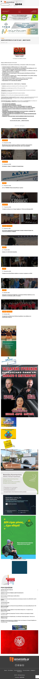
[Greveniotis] (9, 2)
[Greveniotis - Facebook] (16, 4)
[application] (19, 460)
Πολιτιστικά (5, 140)
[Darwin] (21, 677)
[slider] (18, 469)
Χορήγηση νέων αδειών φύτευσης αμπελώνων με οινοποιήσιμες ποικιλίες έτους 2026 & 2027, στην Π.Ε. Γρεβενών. (18, 599)
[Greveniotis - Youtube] (19, 4)
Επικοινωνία (19, 671)
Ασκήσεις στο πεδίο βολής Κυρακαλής (9, 251)
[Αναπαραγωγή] (2, 469)
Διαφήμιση (33, 670)
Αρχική (5, 670)
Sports (4, 268)
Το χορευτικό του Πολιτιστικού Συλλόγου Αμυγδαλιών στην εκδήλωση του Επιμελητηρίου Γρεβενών (16, 317)
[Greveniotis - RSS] (21, 4)
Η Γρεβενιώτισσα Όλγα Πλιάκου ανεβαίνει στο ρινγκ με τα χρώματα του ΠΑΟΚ (17, 273)
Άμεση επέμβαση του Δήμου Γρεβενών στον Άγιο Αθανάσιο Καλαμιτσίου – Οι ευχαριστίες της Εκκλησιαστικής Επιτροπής (17, 610)
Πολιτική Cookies (26, 670)
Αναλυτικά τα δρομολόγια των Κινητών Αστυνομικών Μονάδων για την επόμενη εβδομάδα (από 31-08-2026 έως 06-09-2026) (18, 606)
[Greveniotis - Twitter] (17, 4)
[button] (19, 460)
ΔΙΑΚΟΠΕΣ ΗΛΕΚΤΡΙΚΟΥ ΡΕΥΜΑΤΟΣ (7, 589)
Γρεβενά (4, 183)
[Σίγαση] (35, 469)
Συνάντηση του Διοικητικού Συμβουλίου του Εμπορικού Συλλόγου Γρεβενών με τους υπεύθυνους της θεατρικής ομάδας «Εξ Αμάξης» (18, 295)
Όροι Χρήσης (10, 670)
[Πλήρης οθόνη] (36, 469)
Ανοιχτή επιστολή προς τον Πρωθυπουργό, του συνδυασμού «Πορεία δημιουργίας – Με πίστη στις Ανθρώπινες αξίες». (18, 617)
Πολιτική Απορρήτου (18, 670)
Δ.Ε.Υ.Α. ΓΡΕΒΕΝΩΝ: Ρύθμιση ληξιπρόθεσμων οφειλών (12, 187)
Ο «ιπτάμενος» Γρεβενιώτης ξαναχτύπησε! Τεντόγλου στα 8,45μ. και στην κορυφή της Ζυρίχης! (17, 613)
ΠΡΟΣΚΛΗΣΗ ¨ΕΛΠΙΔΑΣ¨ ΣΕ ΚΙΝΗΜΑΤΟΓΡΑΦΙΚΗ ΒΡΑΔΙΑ (12, 166)
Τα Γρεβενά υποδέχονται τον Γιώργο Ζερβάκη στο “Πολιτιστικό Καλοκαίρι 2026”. (17, 209)
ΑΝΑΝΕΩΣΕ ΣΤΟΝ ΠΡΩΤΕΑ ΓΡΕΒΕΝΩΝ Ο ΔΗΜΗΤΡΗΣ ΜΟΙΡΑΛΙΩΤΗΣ (12, 592)
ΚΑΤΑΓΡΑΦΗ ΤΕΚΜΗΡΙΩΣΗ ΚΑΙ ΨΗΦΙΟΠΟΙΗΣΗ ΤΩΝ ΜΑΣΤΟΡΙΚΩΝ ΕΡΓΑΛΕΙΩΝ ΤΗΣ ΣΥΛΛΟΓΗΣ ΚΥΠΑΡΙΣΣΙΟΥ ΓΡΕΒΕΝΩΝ (17, 231)
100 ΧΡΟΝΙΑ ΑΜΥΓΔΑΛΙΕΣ (5, 602)
